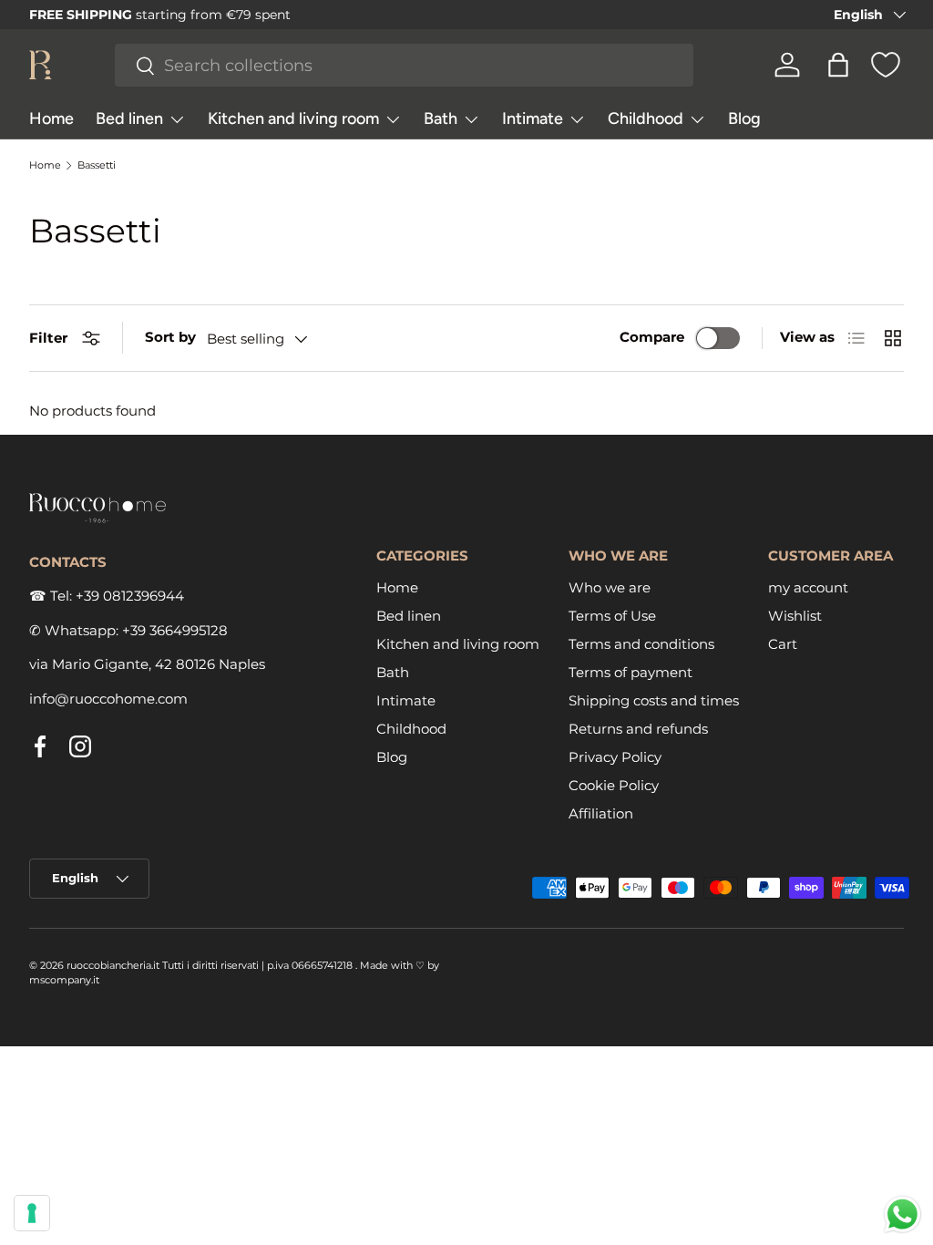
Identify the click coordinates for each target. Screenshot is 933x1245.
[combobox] (404, 65)
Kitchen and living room (457, 644)
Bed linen (408, 615)
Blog (744, 118)
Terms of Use (612, 615)
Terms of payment (630, 672)
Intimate (406, 700)
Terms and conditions (641, 644)
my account (808, 587)
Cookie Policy (614, 785)
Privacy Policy (615, 757)
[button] (838, 65)
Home (51, 118)
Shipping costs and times (654, 700)
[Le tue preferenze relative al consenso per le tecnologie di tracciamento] (32, 1213)
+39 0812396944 (130, 595)
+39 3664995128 (175, 630)
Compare (652, 336)
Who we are (610, 587)
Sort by (170, 336)
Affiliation (601, 813)
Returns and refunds (638, 728)
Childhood (411, 728)
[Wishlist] (885, 65)
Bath (392, 672)
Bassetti (96, 165)
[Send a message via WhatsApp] (902, 1214)
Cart (782, 644)
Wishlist (795, 615)
